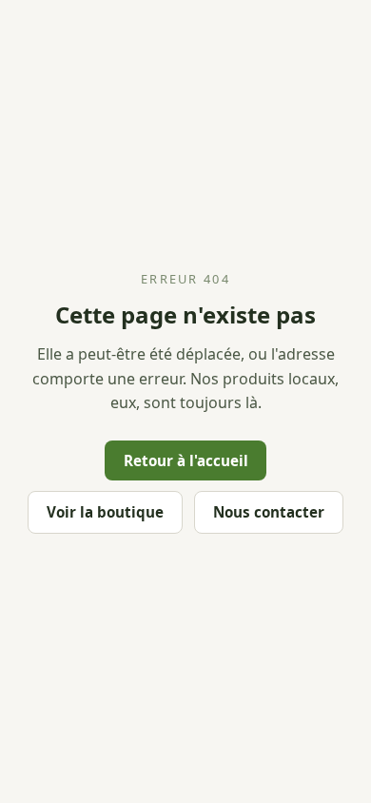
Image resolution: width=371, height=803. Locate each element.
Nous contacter (268, 511)
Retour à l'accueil (186, 460)
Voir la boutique (105, 511)
